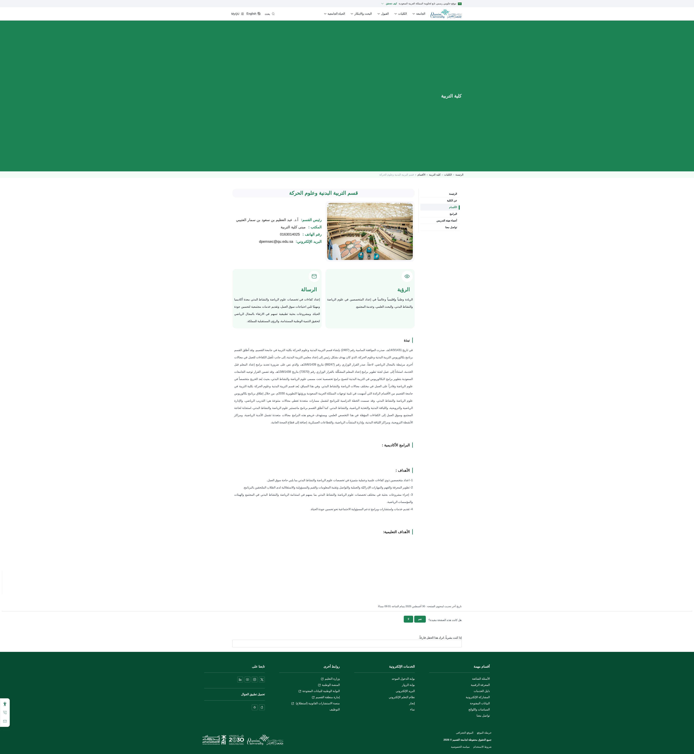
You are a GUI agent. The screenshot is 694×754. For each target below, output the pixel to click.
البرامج (453, 213)
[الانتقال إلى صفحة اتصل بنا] (5, 721)
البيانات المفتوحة (480, 703)
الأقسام (421, 174)
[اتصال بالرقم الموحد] (5, 712)
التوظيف (334, 709)
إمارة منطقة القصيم (328, 697)
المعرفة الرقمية (480, 684)
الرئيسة (459, 174)
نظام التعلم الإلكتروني (402, 697)
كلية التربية (435, 174)
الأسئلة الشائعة (481, 678)
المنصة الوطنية (331, 684)
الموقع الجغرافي (464, 732)
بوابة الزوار (408, 684)
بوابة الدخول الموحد (403, 678)
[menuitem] (418, 13)
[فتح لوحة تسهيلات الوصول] (5, 704)
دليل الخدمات (482, 691)
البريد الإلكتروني (405, 691)
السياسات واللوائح (479, 709)
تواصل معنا (451, 227)
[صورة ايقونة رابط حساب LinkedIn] (240, 679)
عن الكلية (452, 200)
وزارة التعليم (332, 678)
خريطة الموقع (484, 732)
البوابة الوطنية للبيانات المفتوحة (321, 691)
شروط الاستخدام (482, 746)
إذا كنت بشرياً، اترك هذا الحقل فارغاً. (440, 637)
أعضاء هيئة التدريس (446, 220)
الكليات (448, 174)
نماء (412, 709)
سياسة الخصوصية (460, 746)
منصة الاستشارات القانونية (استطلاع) (317, 703)
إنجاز (412, 703)
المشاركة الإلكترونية (478, 697)
